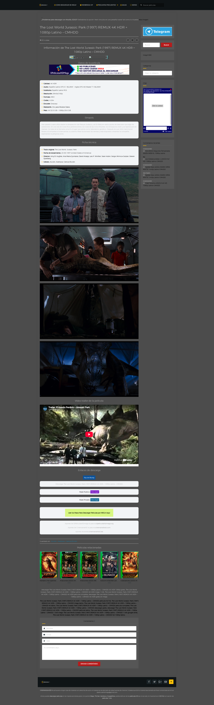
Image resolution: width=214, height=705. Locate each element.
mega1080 (147, 55)
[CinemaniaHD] (43, 3)
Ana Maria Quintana (70, 156)
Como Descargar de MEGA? (66, 5)
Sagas (124, 5)
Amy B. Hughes (56, 156)
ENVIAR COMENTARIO (89, 664)
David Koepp (84, 156)
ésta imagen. (144, 20)
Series (134, 5)
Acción (52, 162)
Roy (144, 157)
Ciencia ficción (69, 162)
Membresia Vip (87, 5)
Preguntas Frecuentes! (107, 5)
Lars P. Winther (95, 156)
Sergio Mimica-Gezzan (120, 156)
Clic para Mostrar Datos (61, 107)
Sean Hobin (106, 156)
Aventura (59, 162)
